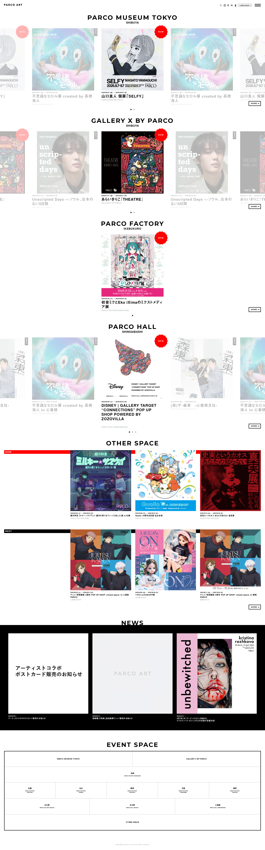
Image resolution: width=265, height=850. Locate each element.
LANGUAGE (244, 5)
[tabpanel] (132, 64)
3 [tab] (136, 432)
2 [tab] (134, 109)
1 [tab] (131, 109)
